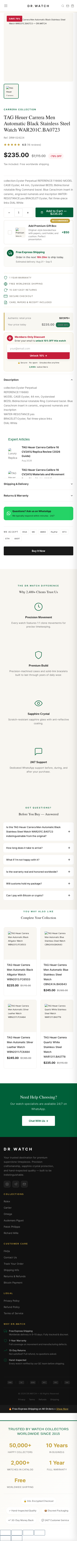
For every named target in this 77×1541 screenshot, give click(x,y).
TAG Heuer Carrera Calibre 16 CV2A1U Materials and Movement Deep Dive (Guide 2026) (43, 474)
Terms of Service (13, 1313)
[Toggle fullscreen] (16, 1532)
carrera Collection (20, 109)
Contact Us (10, 1257)
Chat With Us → (38, 1120)
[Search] (62, 5)
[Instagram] (7, 1184)
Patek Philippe (12, 1226)
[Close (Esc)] (39, 1532)
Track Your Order (14, 1263)
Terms (32, 1399)
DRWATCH (38, 5)
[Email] (24, 1184)
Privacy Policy (11, 1300)
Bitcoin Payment (13, 1282)
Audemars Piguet (14, 1220)
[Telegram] (15, 1184)
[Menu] (6, 6)
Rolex (7, 1201)
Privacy (21, 1399)
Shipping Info (11, 1270)
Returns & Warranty (16, 495)
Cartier (8, 1207)
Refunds (43, 1399)
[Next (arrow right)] (16, 1538)
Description (11, 379)
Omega (8, 1213)
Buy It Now (38, 550)
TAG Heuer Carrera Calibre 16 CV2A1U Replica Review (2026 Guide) (41, 452)
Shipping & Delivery (16, 483)
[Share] (28, 1532)
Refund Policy (12, 1307)
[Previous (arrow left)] (5, 1538)
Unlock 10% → (38, 355)
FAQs (7, 1251)
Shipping (54, 1399)
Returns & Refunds (15, 1276)
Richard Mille (11, 1233)
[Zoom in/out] (5, 1532)
